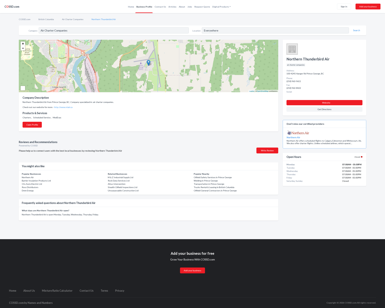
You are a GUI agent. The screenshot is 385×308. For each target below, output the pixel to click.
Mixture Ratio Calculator (57, 290)
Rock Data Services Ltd (118, 180)
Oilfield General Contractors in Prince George (215, 190)
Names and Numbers (40, 302)
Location (196, 30)
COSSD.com (24, 19)
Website (326, 102)
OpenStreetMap (262, 91)
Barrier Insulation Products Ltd (36, 180)
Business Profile (144, 6)
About (182, 6)
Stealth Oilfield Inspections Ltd (122, 187)
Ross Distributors (30, 187)
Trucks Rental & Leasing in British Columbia (214, 187)
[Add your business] (192, 266)
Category (33, 30)
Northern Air (28, 177)
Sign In (344, 6)
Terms (104, 290)
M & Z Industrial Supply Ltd (120, 177)
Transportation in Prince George (209, 184)
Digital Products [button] (220, 6)
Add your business (368, 6)
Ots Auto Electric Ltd (32, 184)
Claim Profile (32, 124)
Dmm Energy (28, 190)
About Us (29, 290)
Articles (172, 6)
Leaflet (251, 91)
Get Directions (324, 109)
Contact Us (160, 6)
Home (131, 6)
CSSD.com (12, 6)
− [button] (23, 48)
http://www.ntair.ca (63, 107)
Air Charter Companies (72, 19)
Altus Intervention (116, 184)
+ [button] (23, 44)
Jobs (190, 6)
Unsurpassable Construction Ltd (123, 190)
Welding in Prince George (206, 180)
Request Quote (202, 6)
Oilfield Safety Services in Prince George (213, 177)
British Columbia (46, 19)
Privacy (119, 290)
